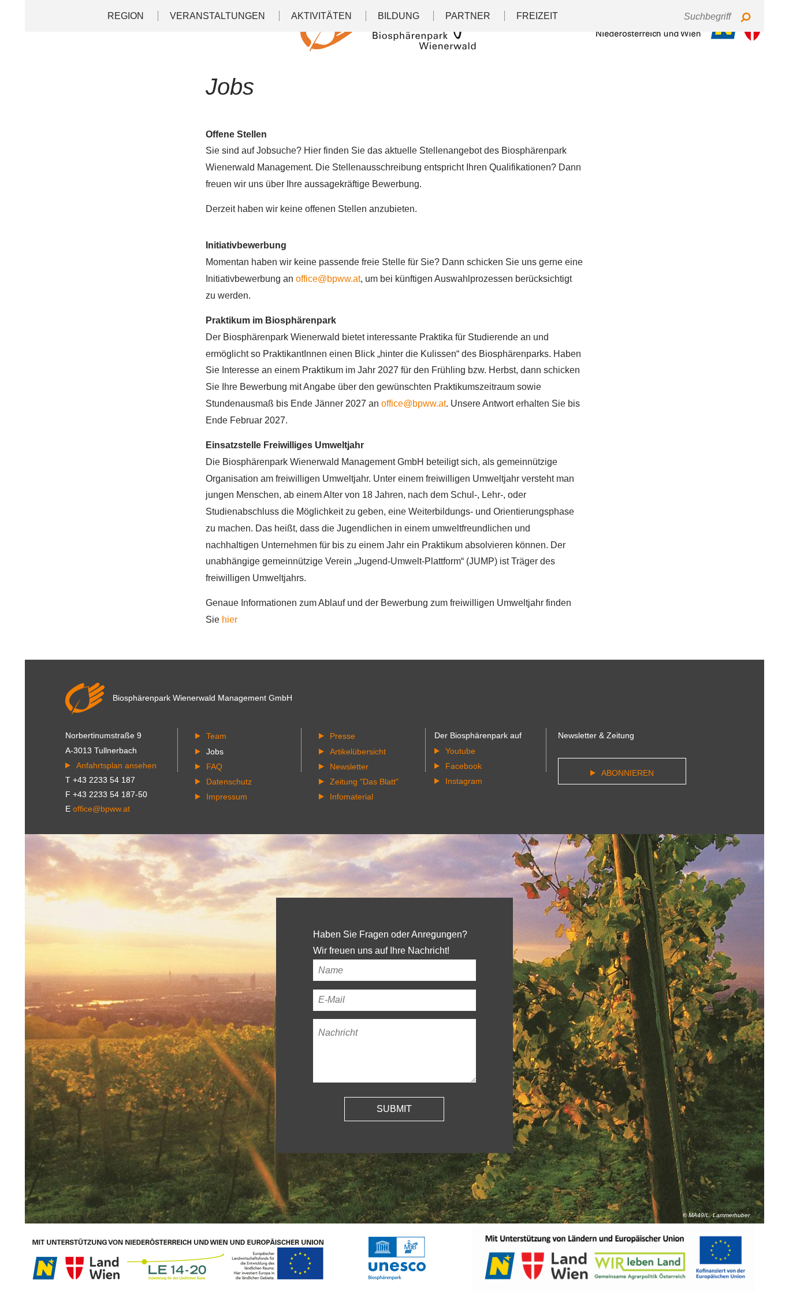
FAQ (214, 766)
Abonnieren (627, 773)
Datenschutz (229, 781)
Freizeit (537, 16)
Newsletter (349, 766)
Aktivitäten (321, 16)
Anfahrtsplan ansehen (116, 765)
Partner (467, 16)
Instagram (463, 781)
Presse (342, 736)
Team (216, 736)
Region (125, 16)
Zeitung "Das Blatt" (364, 781)
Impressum (226, 796)
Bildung (398, 16)
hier (229, 619)
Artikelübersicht (358, 751)
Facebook (463, 766)
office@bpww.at (328, 279)
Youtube (460, 751)
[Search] (745, 18)
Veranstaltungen (217, 16)
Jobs (215, 751)
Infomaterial (351, 796)
